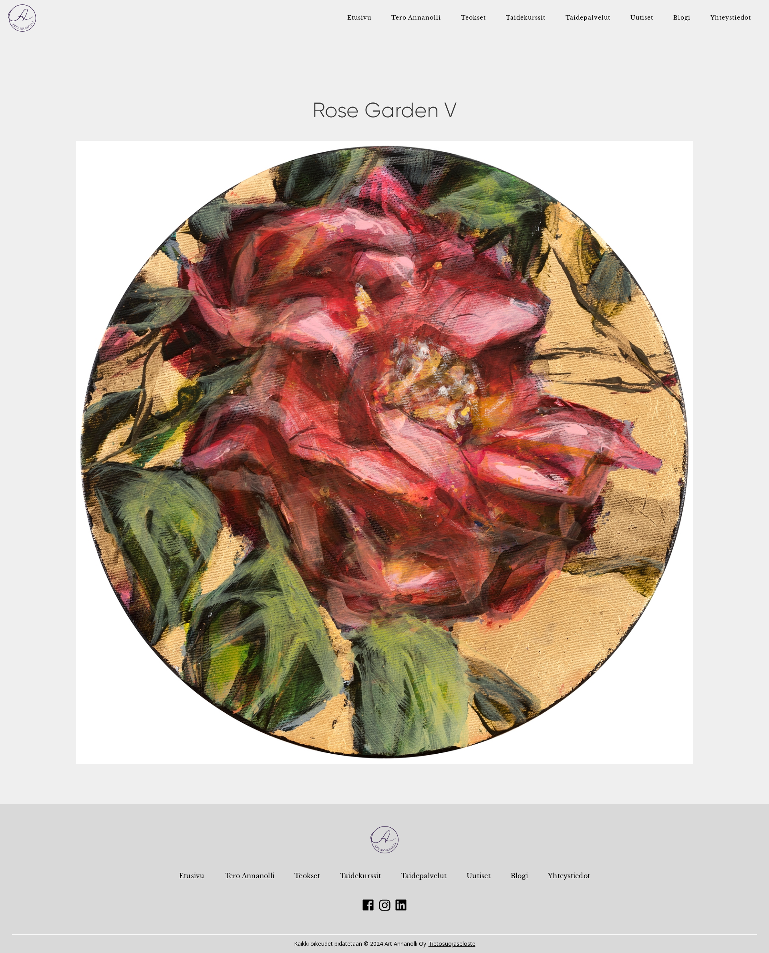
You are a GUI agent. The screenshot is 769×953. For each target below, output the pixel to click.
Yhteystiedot (569, 876)
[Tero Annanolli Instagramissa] (384, 905)
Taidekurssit (360, 876)
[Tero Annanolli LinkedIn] (401, 905)
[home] (22, 18)
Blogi (519, 876)
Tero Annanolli (250, 876)
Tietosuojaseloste (452, 944)
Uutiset (479, 876)
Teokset (307, 876)
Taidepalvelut (424, 876)
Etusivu (192, 876)
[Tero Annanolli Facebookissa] (368, 905)
